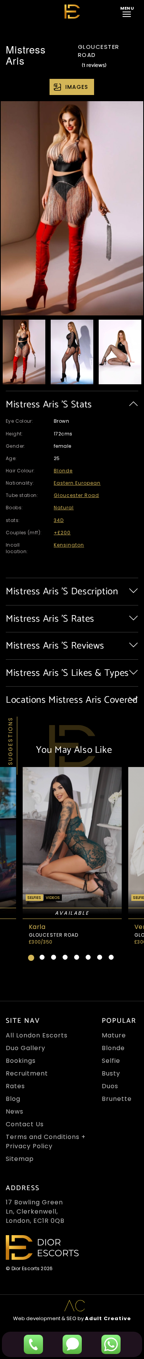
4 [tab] (65, 957)
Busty (111, 1073)
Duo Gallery (25, 1048)
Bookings (21, 1060)
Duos (110, 1086)
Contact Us (25, 1124)
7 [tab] (99, 957)
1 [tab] (31, 958)
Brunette (117, 1098)
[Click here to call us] (33, 1344)
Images (76, 87)
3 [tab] (53, 957)
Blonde (63, 470)
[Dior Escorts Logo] (72, 11)
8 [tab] (111, 957)
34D (59, 520)
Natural (64, 507)
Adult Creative (108, 1318)
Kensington (69, 545)
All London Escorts (37, 1035)
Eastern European (77, 483)
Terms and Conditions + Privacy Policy (46, 1141)
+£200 (62, 532)
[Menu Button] (128, 11)
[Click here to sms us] (72, 1344)
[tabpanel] (72, 859)
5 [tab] (76, 957)
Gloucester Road (76, 495)
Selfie (111, 1060)
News (14, 1111)
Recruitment (27, 1073)
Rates (15, 1086)
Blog (13, 1098)
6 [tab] (88, 957)
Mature (114, 1035)
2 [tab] (42, 957)
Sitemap (20, 1158)
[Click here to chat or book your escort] (111, 1344)
